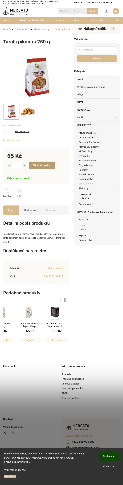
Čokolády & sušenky (89, 142)
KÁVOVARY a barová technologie (95, 212)
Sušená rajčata (86, 174)
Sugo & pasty (85, 179)
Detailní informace (12, 140)
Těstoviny (83, 188)
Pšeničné (85, 198)
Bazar (83, 229)
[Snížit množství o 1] (9, 165)
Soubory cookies (71, 398)
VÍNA (80, 94)
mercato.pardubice (12, 433)
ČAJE (80, 117)
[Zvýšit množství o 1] (24, 165)
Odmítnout (109, 466)
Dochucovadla (86, 204)
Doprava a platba (70, 383)
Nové (83, 225)
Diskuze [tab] (50, 210)
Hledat (92, 11)
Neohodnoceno (22, 132)
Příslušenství (85, 240)
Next (67, 300)
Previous (63, 300)
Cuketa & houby (87, 137)
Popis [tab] (11, 210)
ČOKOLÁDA (83, 110)
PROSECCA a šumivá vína (91, 87)
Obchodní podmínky (72, 388)
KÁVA (80, 102)
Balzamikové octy (88, 160)
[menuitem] (8, 20)
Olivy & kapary (86, 165)
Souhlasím (109, 456)
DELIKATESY (84, 125)
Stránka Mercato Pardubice (5, 433)
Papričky (83, 170)
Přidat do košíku (42, 165)
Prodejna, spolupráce (99, 2)
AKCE (80, 79)
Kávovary (83, 219)
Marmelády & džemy (89, 147)
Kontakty (77, 2)
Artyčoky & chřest (88, 133)
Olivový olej (84, 156)
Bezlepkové (86, 194)
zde (24, 469)
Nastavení (10, 476)
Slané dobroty (86, 183)
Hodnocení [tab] (30, 210)
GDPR (65, 393)
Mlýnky (82, 235)
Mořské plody (85, 151)
